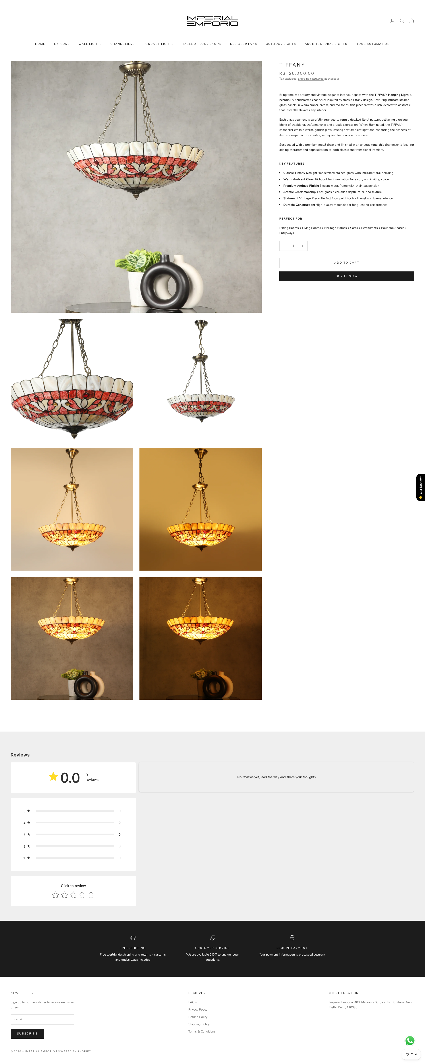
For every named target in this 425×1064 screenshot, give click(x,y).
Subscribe (27, 1034)
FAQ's (192, 1002)
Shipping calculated (311, 79)
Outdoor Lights (281, 43)
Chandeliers (122, 43)
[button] (73, 811)
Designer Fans (243, 43)
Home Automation (373, 43)
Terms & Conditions (202, 1031)
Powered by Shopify (73, 1051)
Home (40, 43)
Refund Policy (197, 1017)
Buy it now (347, 276)
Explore (62, 43)
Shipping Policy (199, 1024)
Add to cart (346, 263)
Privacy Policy (197, 1009)
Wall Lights (90, 43)
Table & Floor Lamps (201, 43)
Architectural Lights (326, 43)
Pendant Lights (159, 43)
